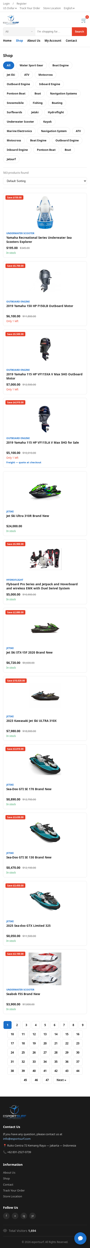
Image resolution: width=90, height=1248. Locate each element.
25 (23, 1052)
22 (66, 1043)
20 (45, 1043)
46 (36, 1080)
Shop (19, 41)
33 (34, 1062)
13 (45, 1034)
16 (77, 1034)
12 (34, 1034)
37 (77, 1062)
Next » (61, 1080)
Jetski (35, 112)
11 (23, 1034)
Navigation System (54, 131)
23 (77, 1043)
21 (55, 1043)
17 (12, 1043)
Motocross (45, 75)
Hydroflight (56, 112)
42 (55, 1071)
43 (66, 1071)
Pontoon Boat (16, 93)
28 (55, 1052)
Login (6, 3)
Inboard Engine (49, 84)
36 (66, 1062)
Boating (57, 103)
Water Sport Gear (31, 65)
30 (77, 1052)
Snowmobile (15, 103)
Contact (71, 41)
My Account (53, 41)
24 (12, 1052)
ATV (26, 75)
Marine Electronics (19, 131)
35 (55, 1062)
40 (34, 1071)
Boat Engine (60, 65)
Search (79, 31)
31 (12, 1062)
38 (12, 1071)
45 (25, 1080)
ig (24, 1216)
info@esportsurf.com (17, 1139)
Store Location (52, 8)
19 (34, 1043)
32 (23, 1062)
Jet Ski (11, 75)
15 (66, 1034)
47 (47, 1080)
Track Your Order (30, 8)
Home (7, 41)
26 (34, 1052)
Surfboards (14, 112)
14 (55, 1034)
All (8, 65)
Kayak (47, 122)
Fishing (38, 103)
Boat (38, 93)
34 (45, 1062)
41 (45, 1071)
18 (23, 1043)
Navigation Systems (63, 93)
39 (23, 1071)
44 (77, 1071)
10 (12, 1034)
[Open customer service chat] (80, 1238)
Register (22, 3)
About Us (33, 41)
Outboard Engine (18, 84)
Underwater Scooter (20, 122)
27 (45, 1052)
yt (32, 1216)
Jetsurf (11, 159)
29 (66, 1052)
